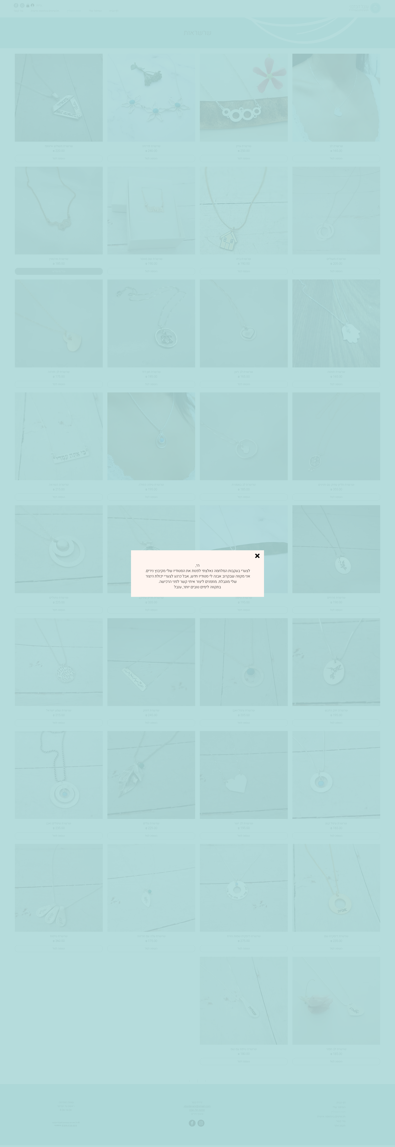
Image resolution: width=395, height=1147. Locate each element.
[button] (257, 556)
